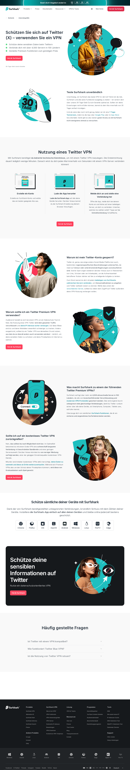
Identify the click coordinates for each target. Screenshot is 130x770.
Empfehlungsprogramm (94, 724)
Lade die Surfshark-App (59, 198)
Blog (68, 730)
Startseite (11, 18)
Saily (27, 743)
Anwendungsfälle (24, 18)
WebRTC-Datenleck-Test (114, 724)
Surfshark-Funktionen (100, 413)
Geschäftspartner (92, 711)
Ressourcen (60, 9)
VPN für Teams (74, 9)
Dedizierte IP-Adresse (53, 724)
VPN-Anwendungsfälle (53, 717)
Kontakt (69, 737)
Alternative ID (30, 714)
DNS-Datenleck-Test (113, 721)
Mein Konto (99, 9)
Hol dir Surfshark (14, 58)
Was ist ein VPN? (51, 711)
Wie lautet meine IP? (113, 714)
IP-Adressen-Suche (113, 717)
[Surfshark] (13, 8)
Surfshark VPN (30, 711)
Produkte (27, 9)
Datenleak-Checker (113, 727)
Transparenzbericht (72, 733)
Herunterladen (47, 9)
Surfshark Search (31, 724)
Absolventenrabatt (92, 721)
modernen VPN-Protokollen (78, 401)
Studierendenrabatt (93, 717)
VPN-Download (51, 730)
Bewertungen (50, 727)
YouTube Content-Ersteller (95, 714)
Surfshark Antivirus (31, 721)
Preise (37, 9)
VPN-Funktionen (51, 714)
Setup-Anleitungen (113, 740)
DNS (108, 711)
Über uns (69, 721)
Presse (69, 724)
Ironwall (28, 740)
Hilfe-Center (111, 737)
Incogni (28, 737)
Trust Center (70, 727)
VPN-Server (49, 721)
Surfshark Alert (30, 717)
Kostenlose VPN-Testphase (54, 733)
